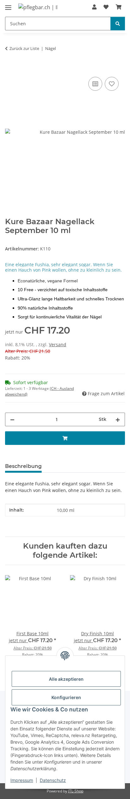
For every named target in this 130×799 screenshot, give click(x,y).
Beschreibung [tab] (23, 466)
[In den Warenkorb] (10, 68)
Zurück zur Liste (24, 48)
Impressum (21, 780)
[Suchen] (117, 23)
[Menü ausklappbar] (8, 5)
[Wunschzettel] (106, 7)
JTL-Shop (75, 791)
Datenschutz (53, 780)
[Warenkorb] (118, 7)
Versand (57, 344)
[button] (94, 7)
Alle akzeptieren (66, 679)
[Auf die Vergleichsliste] (95, 84)
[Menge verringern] (12, 419)
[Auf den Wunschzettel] (112, 84)
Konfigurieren (66, 697)
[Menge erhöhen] (118, 419)
